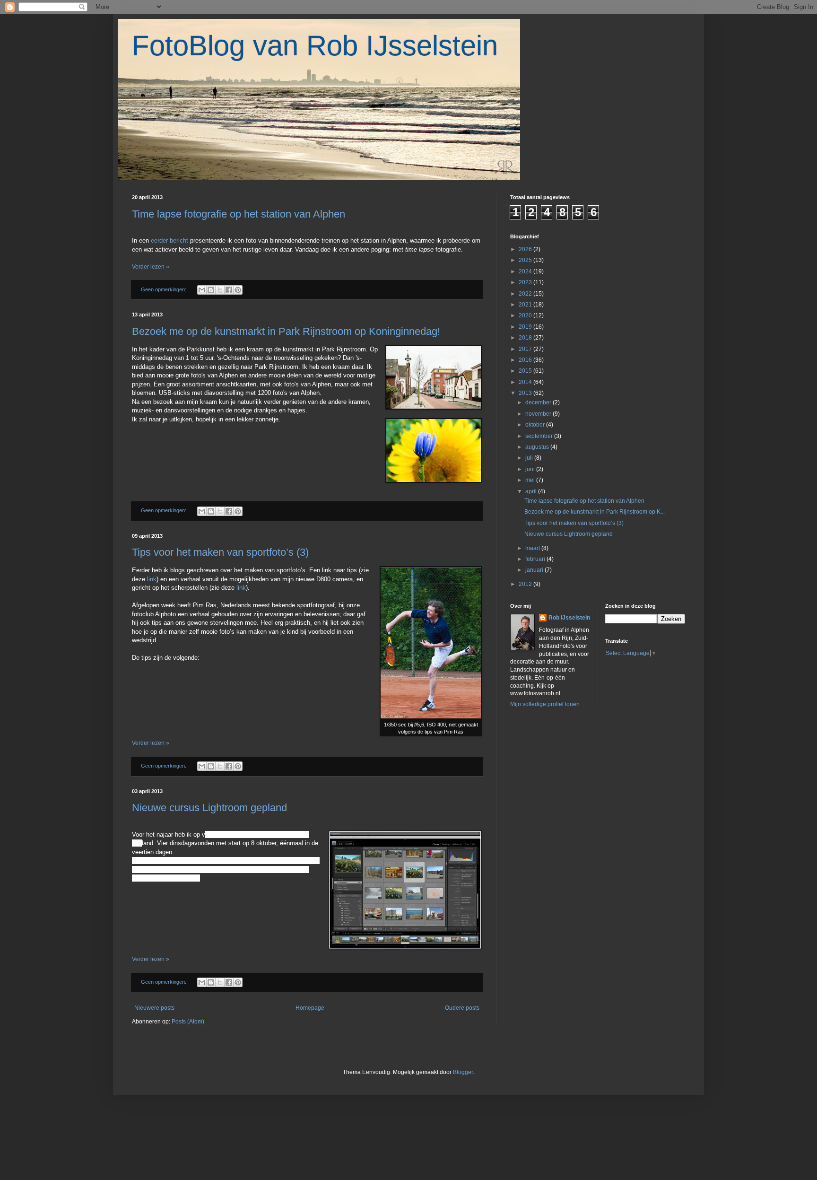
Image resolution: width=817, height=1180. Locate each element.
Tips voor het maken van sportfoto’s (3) (220, 552)
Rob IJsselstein (569, 617)
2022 (526, 293)
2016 (526, 360)
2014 (526, 382)
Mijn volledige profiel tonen (545, 704)
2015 (526, 370)
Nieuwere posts (154, 1008)
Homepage (310, 1008)
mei (530, 480)
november (539, 414)
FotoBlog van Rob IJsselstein (315, 45)
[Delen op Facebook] (229, 290)
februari (536, 559)
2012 (526, 584)
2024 (526, 271)
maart (533, 548)
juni (530, 469)
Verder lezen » (150, 266)
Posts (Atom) (188, 1021)
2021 (526, 304)
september (539, 436)
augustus (537, 447)
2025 (526, 260)
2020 (526, 315)
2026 (526, 249)
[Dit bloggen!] (211, 290)
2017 (526, 349)
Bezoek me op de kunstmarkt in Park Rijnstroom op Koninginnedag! (286, 331)
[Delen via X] (220, 290)
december (539, 402)
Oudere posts (462, 1008)
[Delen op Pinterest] (238, 290)
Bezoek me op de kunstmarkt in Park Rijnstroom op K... (594, 511)
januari (535, 570)
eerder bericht (170, 240)
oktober (535, 424)
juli (529, 458)
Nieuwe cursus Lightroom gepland (209, 807)
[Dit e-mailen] (202, 290)
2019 (526, 326)
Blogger (463, 1072)
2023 (526, 282)
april (531, 491)
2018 (526, 337)
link (151, 579)
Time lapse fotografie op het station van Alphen (238, 214)
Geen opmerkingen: (164, 289)
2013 (526, 393)
